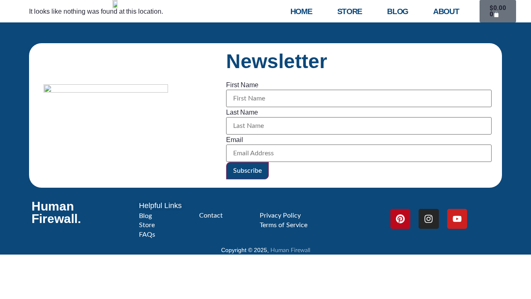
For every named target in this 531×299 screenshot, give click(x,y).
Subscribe (247, 170)
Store (350, 11)
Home (301, 11)
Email (234, 140)
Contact (211, 215)
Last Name (242, 112)
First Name (242, 85)
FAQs (147, 234)
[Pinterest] (400, 219)
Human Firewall (290, 250)
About (446, 11)
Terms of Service (283, 225)
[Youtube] (457, 219)
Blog (397, 11)
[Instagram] (428, 219)
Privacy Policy (280, 215)
